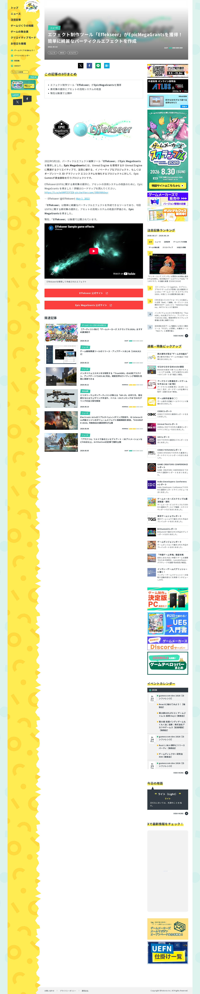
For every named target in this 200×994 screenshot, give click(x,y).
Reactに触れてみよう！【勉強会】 (172, 705)
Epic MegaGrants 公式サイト (91, 305)
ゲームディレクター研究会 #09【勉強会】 (171, 755)
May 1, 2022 (83, 198)
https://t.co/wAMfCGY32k (59, 192)
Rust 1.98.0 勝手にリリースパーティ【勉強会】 (172, 746)
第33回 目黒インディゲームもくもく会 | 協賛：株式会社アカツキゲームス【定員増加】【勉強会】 (172, 726)
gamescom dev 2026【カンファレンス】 (171, 697)
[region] (24, 497)
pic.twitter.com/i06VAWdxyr (91, 192)
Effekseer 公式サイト (91, 293)
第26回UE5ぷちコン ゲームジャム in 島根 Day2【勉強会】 (172, 714)
